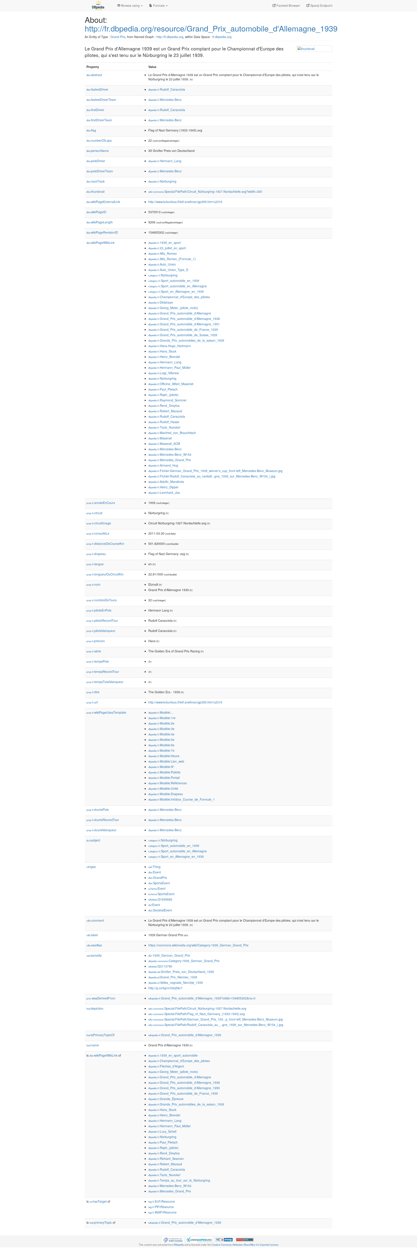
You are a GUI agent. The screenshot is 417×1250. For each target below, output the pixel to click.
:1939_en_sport (164, 242)
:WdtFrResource (162, 1212)
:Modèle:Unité (163, 788)
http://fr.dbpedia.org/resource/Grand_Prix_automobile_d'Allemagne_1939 (211, 28)
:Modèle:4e (161, 734)
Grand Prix (118, 37)
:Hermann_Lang (164, 161)
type (91, 866)
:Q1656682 (160, 899)
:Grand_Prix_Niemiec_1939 (172, 977)
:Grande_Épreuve (166, 1099)
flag (91, 130)
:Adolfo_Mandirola (166, 481)
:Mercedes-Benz (165, 99)
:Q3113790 (160, 966)
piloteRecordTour (102, 620)
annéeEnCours (100, 502)
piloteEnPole (98, 610)
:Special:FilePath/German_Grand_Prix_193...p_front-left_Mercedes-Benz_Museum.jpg (215, 1019)
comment (95, 920)
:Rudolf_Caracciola (166, 89)
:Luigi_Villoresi (163, 373)
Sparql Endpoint (320, 5)
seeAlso (94, 945)
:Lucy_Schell (162, 1131)
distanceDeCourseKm (105, 543)
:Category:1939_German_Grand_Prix (184, 961)
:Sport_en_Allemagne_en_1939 (176, 291)
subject (93, 840)
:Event (154, 872)
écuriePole (97, 809)
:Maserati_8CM (164, 443)
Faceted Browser (288, 5)
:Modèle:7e (161, 750)
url (92, 702)
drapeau (96, 554)
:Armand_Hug (163, 465)
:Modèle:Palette (164, 772)
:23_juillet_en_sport (167, 248)
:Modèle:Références (167, 783)
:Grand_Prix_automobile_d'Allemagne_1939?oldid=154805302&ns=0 (201, 998)
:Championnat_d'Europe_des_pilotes (179, 297)
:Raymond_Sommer (167, 400)
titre (92, 692)
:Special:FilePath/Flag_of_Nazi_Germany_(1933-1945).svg (196, 1014)
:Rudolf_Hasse (163, 422)
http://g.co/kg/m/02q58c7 (165, 988)
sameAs (94, 955)
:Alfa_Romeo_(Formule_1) (172, 259)
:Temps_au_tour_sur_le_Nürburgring (179, 1180)
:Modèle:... (161, 712)
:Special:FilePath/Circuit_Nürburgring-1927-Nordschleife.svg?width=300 (205, 191)
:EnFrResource (161, 1201)
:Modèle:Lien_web (166, 761)
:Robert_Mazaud (165, 411)
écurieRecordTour (102, 820)
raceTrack (95, 181)
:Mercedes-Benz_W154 (169, 454)
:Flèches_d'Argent (166, 1066)
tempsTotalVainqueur (104, 682)
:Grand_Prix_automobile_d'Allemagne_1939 (184, 1035)
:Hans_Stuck (162, 351)
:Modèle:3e (161, 728)
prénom (95, 641)
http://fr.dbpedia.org (169, 37)
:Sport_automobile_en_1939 (173, 280)
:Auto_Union (162, 264)
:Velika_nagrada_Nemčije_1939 (175, 982)
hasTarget (98, 1201)
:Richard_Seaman (166, 1158)
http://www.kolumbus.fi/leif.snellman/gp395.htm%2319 (185, 201)
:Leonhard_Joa (164, 492)
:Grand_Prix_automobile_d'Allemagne (179, 313)
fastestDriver (97, 89)
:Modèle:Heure (163, 756)
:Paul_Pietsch (163, 389)
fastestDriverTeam (101, 99)
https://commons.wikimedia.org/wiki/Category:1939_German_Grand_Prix (198, 945)
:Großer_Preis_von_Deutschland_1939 (181, 971)
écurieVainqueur (101, 830)
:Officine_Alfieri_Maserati (170, 384)
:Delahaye (160, 302)
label (92, 935)
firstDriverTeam (99, 120)
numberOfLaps (99, 140)
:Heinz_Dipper (163, 487)
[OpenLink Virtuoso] (173, 1239)
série (93, 651)
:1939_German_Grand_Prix (169, 955)
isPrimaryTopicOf (100, 1035)
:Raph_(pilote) (163, 394)
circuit (94, 513)
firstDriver (95, 110)
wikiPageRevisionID (102, 232)
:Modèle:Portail (164, 777)
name (92, 1045)
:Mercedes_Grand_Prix (169, 460)
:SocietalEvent (160, 910)
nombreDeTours (101, 600)
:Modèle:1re (161, 718)
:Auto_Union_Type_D (168, 270)
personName (97, 150)
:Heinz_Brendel (164, 356)
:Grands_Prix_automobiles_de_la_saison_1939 (186, 340)
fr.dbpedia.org (222, 37)
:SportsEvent (159, 883)
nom (93, 584)
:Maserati (160, 438)
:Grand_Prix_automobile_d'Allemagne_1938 (184, 318)
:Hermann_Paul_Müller (169, 367)
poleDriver (95, 161)
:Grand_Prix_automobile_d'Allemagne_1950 (184, 1088)
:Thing (154, 866)
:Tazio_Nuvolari (164, 427)
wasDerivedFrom (100, 998)
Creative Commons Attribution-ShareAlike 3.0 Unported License (244, 1244)
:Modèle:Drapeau (165, 794)
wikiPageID (96, 212)
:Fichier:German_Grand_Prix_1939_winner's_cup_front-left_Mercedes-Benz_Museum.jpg (215, 471)
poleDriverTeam (99, 171)
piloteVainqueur (100, 630)
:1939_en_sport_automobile (173, 1055)
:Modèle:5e (161, 739)
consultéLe (97, 533)
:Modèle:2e (161, 723)
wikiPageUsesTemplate (106, 712)
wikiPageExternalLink (103, 201)
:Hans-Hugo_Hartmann (169, 346)
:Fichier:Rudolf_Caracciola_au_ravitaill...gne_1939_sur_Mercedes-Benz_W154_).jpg (211, 476)
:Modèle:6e (161, 745)
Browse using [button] (130, 5)
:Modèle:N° (161, 767)
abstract (94, 75)
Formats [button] (158, 5)
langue (95, 564)
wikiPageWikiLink (100, 242)
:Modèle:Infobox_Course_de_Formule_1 (181, 799)
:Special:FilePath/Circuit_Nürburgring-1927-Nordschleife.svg (197, 1008)
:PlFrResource (161, 1207)
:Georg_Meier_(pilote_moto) (173, 308)
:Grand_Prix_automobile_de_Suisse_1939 (182, 335)
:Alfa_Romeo (162, 253)
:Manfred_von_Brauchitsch (172, 433)
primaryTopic (100, 1222)
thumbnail (95, 191)
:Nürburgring (162, 181)
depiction (94, 1008)
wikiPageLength (99, 222)
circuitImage (98, 523)
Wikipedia (179, 1244)
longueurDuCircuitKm (105, 574)
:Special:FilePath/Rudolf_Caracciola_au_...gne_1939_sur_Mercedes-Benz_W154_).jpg (215, 1024)
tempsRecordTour (102, 671)
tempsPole (97, 661)
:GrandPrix (157, 877)
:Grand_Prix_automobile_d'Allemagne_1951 (184, 324)
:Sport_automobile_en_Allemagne (177, 286)
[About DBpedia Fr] (97, 5)
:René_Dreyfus (164, 405)
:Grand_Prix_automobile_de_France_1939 (183, 329)
